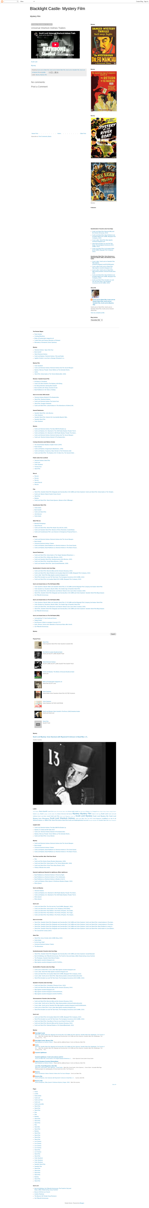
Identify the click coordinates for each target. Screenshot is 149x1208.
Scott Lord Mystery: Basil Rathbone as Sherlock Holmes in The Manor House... (56, 547)
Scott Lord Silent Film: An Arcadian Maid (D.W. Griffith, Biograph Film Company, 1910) (103, 250)
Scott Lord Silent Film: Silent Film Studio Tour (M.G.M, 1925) (50, 527)
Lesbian (46, 813)
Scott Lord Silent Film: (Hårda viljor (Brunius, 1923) (48, 557)
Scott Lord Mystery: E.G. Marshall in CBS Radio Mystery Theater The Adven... (55, 433)
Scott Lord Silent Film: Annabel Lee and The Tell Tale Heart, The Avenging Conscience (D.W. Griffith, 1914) (103, 281)
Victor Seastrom (112, 820)
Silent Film (37, 468)
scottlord (105, 818)
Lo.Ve (49, 813)
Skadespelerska (78, 820)
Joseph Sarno (112, 811)
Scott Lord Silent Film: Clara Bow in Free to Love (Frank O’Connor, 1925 (54, 1021)
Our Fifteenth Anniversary (41, 595)
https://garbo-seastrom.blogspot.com (44, 960)
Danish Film (56, 811)
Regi (100, 813)
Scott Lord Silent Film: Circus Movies (44, 836)
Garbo (36, 372)
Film (79, 811)
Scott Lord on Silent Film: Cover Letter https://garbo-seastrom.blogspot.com (55, 969)
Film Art (36, 476)
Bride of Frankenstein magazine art (44, 338)
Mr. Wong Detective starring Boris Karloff (45, 385)
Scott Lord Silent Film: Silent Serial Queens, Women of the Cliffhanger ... (54, 500)
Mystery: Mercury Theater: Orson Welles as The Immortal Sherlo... (52, 370)
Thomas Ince (38, 466)
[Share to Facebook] (56, 72)
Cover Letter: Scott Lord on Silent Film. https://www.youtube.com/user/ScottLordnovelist (104, 271)
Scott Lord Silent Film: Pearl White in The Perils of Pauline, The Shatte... (54, 910)
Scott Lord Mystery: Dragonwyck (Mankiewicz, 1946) (48, 448)
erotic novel (75, 811)
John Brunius (38, 514)
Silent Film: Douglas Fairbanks (42, 403)
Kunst (41, 814)
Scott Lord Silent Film (40, 512)
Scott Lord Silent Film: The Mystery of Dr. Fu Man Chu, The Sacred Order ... (54, 453)
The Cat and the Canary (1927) (43, 930)
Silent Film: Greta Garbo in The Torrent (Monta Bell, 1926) (50, 374)
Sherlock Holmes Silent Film (42, 460)
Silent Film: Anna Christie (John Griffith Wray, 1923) (48, 938)
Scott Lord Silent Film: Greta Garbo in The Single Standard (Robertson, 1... (54, 555)
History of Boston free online (42, 867)
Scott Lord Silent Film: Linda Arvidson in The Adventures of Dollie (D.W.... (54, 405)
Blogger (82, 1203)
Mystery (33, 65)
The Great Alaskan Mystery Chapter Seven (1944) (48, 444)
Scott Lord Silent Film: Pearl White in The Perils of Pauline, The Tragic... (54, 912)
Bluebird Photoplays (40, 523)
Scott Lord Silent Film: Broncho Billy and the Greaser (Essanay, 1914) (103, 232)
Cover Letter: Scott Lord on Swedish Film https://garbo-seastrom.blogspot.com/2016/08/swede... (60, 1005)
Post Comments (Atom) (45, 136)
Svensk (90, 820)
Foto (91, 811)
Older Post (83, 133)
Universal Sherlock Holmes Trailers (44, 543)
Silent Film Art (38, 482)
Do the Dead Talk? (39, 942)
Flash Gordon (38, 334)
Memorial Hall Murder (66, 813)
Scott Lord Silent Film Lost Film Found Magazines (89, 818)
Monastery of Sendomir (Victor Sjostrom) (45, 342)
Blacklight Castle (40, 1033)
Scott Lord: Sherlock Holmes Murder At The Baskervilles (49, 437)
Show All (114, 1084)
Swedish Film (96, 820)
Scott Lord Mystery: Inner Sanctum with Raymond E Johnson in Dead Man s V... (60, 737)
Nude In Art (95, 813)
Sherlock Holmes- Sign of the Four (43, 350)
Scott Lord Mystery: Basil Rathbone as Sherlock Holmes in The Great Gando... (55, 545)
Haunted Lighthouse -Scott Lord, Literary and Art (49, 1057)
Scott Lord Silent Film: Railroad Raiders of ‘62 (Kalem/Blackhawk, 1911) (54, 1025)
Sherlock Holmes (37, 820)
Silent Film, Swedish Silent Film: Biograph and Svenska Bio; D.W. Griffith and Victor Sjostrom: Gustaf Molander (64, 954)
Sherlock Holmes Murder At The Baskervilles (46, 397)
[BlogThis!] (52, 72)
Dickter (69, 811)
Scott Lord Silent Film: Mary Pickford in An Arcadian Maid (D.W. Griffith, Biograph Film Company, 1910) (104, 236)
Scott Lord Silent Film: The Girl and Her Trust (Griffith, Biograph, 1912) (53, 906)
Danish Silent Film (63, 811)
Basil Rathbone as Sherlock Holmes (44, 1042)
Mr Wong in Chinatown (40, 381)
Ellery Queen (38, 883)
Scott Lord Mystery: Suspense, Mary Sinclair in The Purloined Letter (52, 451)
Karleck (35, 813)
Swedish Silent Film (39, 419)
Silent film (37, 1127)
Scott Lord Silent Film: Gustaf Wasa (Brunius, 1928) (48, 561)
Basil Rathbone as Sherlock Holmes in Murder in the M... (49, 879)
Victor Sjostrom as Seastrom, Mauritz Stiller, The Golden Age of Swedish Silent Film (57, 589)
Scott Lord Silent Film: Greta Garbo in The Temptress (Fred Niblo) (52, 908)
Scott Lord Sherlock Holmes (62, 818)
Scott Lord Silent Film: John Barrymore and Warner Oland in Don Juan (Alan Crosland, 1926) (59, 591)
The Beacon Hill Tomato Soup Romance (45, 1196)
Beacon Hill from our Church (42, 1192)
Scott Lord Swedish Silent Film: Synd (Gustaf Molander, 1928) (51, 563)
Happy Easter (38, 620)
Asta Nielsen (36, 811)
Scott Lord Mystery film (101, 816)
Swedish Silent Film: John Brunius (43, 413)
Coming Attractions (39, 336)
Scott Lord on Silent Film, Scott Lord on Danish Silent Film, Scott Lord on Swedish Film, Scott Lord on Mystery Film (104, 302)
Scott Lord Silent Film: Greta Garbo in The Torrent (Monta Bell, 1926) (53, 863)
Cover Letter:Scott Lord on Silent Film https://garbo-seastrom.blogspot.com (102, 267)
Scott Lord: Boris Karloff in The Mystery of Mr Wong (48, 383)
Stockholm (85, 820)
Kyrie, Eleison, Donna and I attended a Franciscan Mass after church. (53, 624)
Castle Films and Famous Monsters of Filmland (47, 340)
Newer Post (35, 133)
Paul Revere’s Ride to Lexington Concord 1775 (47, 622)
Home (59, 133)
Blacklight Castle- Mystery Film (57, 8)
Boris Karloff (37, 352)
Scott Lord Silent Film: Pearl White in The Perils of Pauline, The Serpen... (54, 915)
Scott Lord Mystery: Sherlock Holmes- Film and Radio (49, 356)
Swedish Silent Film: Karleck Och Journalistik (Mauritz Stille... (51, 417)
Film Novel (83, 811)
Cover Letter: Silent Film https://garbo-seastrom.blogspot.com (102, 240)
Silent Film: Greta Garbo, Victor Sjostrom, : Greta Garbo (49, 1067)
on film (36, 1093)
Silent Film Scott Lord (68, 820)
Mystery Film (43, 74)
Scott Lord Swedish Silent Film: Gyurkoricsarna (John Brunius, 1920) (53, 559)
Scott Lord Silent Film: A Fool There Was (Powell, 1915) (49, 865)
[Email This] (50, 72)
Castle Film (50, 811)
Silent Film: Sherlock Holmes (42, 399)
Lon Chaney (37, 1141)
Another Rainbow (39, 1194)
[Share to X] (54, 72)
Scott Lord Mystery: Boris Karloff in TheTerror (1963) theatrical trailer (61, 711)
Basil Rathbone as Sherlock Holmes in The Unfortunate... (50, 877)
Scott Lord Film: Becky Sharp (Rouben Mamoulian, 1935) (50, 861)
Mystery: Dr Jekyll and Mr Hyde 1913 (44, 829)
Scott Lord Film (55, 816)
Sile (43, 820)
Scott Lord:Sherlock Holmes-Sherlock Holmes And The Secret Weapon (53, 368)
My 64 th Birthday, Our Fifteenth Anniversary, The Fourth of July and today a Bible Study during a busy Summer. (64, 956)
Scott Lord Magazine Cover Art (67, 816)
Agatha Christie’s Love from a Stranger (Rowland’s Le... (49, 358)
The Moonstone (38, 946)
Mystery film (38, 1076)
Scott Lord (34, 62)
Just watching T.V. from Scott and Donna (45, 618)
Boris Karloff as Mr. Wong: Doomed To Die (45, 387)
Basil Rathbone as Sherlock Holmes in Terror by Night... (49, 875)
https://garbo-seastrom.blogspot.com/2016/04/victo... (48, 991)
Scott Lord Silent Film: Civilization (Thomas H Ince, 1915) (50, 985)
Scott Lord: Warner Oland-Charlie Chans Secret (47, 494)
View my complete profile (98, 313)
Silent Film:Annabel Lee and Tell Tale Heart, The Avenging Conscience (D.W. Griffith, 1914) (103, 245)
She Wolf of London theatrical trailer (52, 652)
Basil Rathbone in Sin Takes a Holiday (45, 390)
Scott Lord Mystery (84, 816)
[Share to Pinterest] (57, 72)
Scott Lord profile (39, 1104)
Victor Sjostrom (38, 365)
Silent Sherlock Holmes (40, 354)
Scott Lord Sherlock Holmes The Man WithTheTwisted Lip (50, 429)
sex (109, 818)
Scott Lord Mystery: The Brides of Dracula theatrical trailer (58, 672)
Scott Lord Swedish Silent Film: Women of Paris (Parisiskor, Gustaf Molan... (54, 530)
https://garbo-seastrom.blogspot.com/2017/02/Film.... (48, 962)
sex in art (113, 818)
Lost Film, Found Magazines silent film (46, 1066)
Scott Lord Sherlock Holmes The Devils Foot (46, 401)
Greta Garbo (37, 507)
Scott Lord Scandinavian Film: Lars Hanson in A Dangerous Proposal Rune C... (56, 532)
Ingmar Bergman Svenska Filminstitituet (46, 1061)
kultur (38, 813)
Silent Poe (37, 496)
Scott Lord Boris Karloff (44, 816)
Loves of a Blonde (56, 813)
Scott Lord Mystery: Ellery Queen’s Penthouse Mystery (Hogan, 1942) (53, 881)
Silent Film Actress (57, 820)
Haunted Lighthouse (41, 1052)
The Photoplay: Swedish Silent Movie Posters (46, 958)
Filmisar (88, 811)
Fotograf (94, 811)
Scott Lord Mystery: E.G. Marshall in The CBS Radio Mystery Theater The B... (55, 431)
